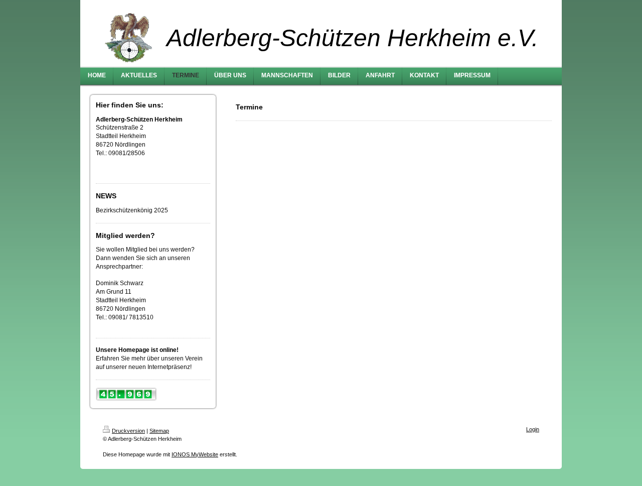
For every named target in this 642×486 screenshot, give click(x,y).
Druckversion (128, 431)
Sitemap (159, 431)
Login (532, 429)
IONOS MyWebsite (195, 454)
